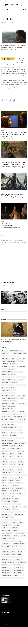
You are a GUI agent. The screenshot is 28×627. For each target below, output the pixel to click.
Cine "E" (3, 94)
